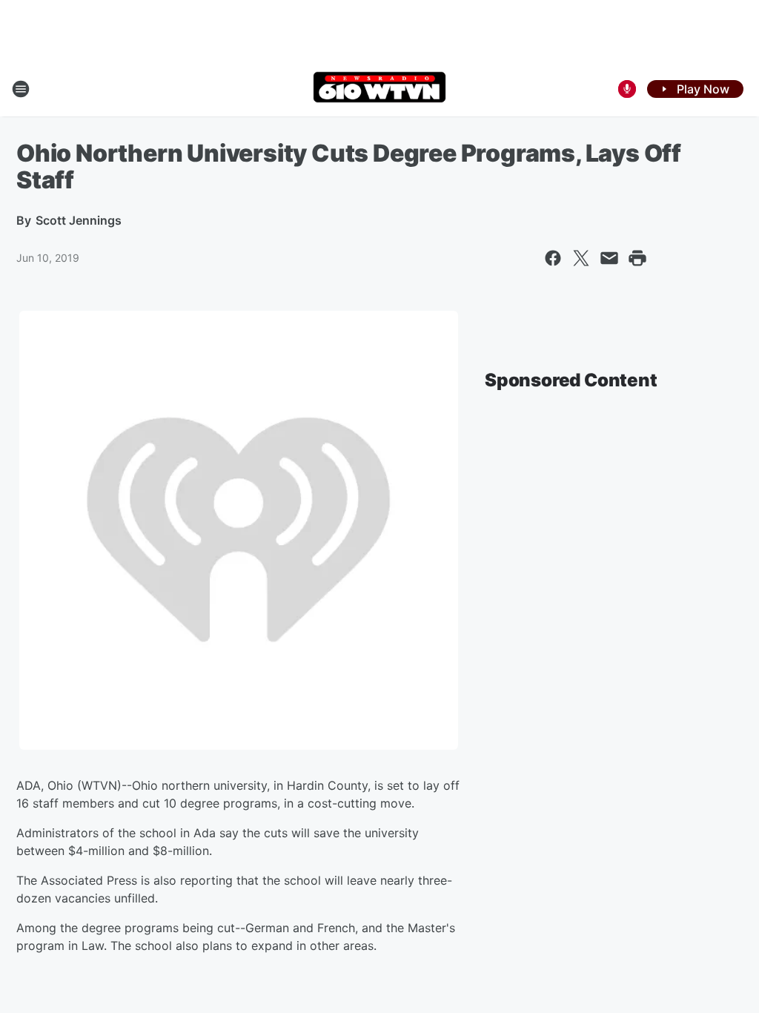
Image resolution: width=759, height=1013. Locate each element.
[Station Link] (379, 88)
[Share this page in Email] (609, 258)
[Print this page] (637, 258)
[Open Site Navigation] (21, 89)
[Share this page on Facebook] (553, 258)
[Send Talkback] (627, 89)
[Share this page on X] (581, 258)
